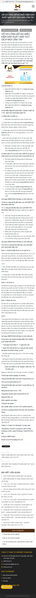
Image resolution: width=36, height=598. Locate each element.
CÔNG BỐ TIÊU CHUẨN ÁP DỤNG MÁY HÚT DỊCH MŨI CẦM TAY (17, 465)
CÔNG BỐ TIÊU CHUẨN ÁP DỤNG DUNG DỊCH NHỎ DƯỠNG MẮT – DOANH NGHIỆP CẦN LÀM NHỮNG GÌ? (17, 517)
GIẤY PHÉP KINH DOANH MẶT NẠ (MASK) (17, 476)
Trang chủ (4, 20)
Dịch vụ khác (7, 578)
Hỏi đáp (5, 581)
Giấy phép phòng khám (10, 575)
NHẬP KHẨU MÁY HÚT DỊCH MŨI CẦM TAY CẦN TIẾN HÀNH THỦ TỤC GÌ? (17, 456)
